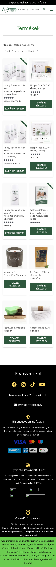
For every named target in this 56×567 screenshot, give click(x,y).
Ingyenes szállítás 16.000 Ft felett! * (28, 2)
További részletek (41, 104)
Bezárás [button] (28, 562)
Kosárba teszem (14, 108)
